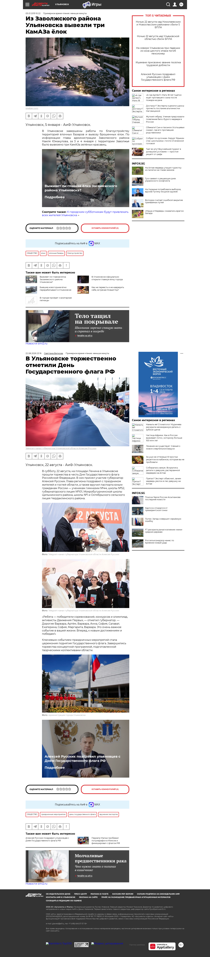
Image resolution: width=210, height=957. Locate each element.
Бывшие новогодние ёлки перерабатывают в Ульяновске (55, 288)
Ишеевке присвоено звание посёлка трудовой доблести (158, 64)
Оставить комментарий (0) (105, 228)
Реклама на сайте (88, 897)
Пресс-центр (80, 894)
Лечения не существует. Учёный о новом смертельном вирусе (163, 447)
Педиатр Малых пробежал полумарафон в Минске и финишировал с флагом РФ (106, 840)
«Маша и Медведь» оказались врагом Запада (164, 212)
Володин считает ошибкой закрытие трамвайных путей (164, 201)
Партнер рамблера (137, 945)
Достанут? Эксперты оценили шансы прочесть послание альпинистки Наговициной (165, 108)
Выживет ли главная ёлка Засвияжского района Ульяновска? (81, 188)
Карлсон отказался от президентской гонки (156, 509)
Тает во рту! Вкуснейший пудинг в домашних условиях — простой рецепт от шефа (163, 151)
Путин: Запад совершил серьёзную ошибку (163, 520)
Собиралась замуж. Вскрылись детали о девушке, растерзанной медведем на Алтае (163, 470)
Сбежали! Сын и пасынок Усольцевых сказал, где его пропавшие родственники (165, 130)
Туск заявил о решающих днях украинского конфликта (160, 179)
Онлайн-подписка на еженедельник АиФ (158, 894)
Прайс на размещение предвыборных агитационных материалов (135, 897)
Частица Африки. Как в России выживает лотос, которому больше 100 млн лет (164, 438)
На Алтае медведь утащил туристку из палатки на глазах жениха (163, 169)
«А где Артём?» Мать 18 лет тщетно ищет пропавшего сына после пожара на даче (164, 97)
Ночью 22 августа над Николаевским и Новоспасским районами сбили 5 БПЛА (158, 24)
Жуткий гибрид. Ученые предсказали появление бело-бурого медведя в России (165, 119)
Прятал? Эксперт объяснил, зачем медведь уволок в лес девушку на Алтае (163, 481)
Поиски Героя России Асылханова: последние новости (163, 498)
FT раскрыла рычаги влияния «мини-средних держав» (164, 531)
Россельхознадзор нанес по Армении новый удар (159, 541)
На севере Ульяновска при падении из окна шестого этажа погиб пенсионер (158, 51)
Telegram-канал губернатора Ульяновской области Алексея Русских (61, 448)
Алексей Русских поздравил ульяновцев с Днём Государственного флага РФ (158, 77)
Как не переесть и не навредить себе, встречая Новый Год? (108, 288)
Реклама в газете (99, 894)
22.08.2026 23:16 (33, 353)
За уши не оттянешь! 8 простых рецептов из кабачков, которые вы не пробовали (165, 459)
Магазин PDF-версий (122, 894)
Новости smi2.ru (36, 343)
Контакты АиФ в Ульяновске (60, 897)
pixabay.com (32, 108)
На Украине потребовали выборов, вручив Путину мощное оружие (163, 190)
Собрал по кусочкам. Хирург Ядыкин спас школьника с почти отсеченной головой (165, 141)
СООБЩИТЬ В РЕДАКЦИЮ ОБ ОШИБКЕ (64, 901)
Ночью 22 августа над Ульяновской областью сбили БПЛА (158, 37)
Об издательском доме (58, 894)
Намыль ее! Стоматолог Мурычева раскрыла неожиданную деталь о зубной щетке (163, 427)
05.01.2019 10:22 (33, 13)
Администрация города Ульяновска (66, 715)
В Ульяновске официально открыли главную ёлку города (107, 278)
